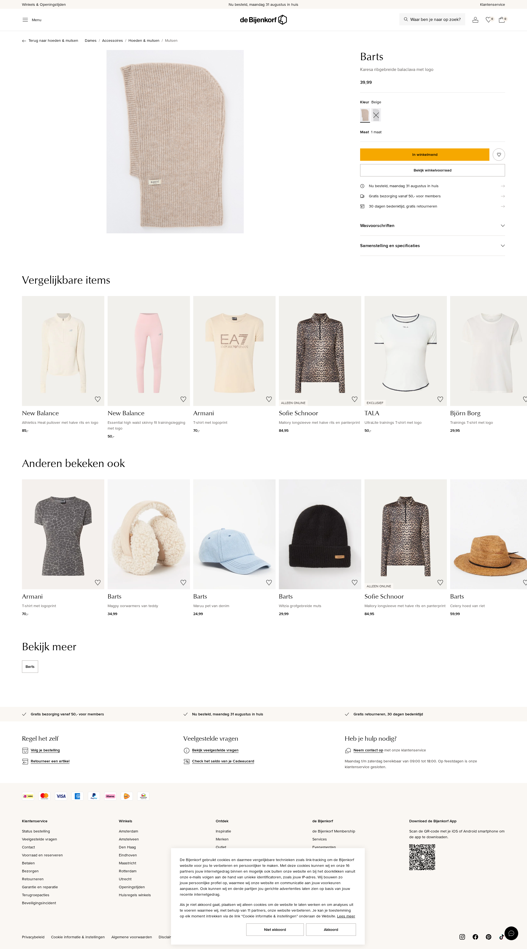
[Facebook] (475, 936)
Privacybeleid (33, 937)
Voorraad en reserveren (42, 855)
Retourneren (33, 879)
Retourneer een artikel (50, 761)
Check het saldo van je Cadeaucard (223, 761)
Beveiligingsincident (39, 903)
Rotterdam (127, 871)
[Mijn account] (475, 19)
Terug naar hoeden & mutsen (53, 40)
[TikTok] (501, 936)
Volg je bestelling (45, 750)
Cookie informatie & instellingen (78, 937)
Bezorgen (30, 871)
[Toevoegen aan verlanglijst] (499, 154)
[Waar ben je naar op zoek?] (406, 19)
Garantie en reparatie (40, 887)
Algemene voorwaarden (131, 937)
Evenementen (324, 847)
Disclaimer (167, 937)
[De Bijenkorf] (263, 20)
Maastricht (127, 863)
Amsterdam (128, 831)
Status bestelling (36, 831)
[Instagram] (462, 936)
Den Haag (127, 847)
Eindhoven (128, 855)
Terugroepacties (35, 895)
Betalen (28, 863)
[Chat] (511, 933)
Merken (222, 839)
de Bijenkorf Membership (333, 831)
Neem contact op (368, 750)
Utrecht (125, 879)
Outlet (221, 847)
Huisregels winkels (135, 895)
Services (319, 839)
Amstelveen (129, 839)
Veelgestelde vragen (39, 839)
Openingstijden (132, 887)
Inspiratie (223, 831)
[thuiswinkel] (143, 799)
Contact (28, 847)
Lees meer (346, 916)
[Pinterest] (488, 936)
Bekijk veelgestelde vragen (215, 750)
